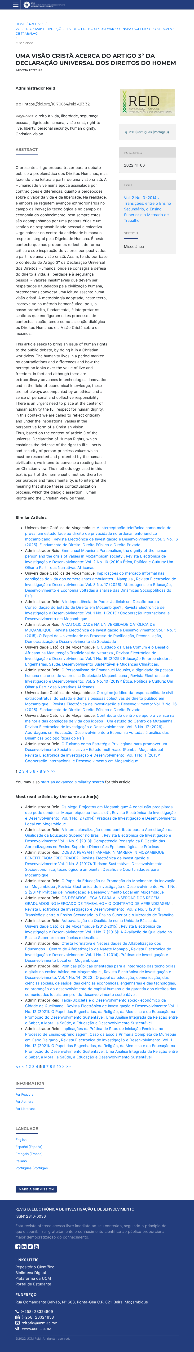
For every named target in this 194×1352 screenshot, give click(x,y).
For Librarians (25, 1109)
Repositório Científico (34, 1267)
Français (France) (29, 1154)
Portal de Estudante (33, 1284)
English (21, 1140)
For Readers (24, 1094)
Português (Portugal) (32, 1168)
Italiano (21, 1161)
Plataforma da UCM (33, 1278)
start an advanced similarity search (72, 782)
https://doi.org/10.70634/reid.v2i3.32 (57, 104)
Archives (36, 24)
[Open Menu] (15, 4)
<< (18, 1066)
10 (59, 1066)
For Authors (24, 1101)
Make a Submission (36, 1189)
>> (53, 771)
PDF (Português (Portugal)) (149, 132)
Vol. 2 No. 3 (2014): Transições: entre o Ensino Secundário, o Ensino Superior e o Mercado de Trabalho (95, 31)
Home (21, 24)
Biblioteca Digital (30, 1272)
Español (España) (29, 1147)
